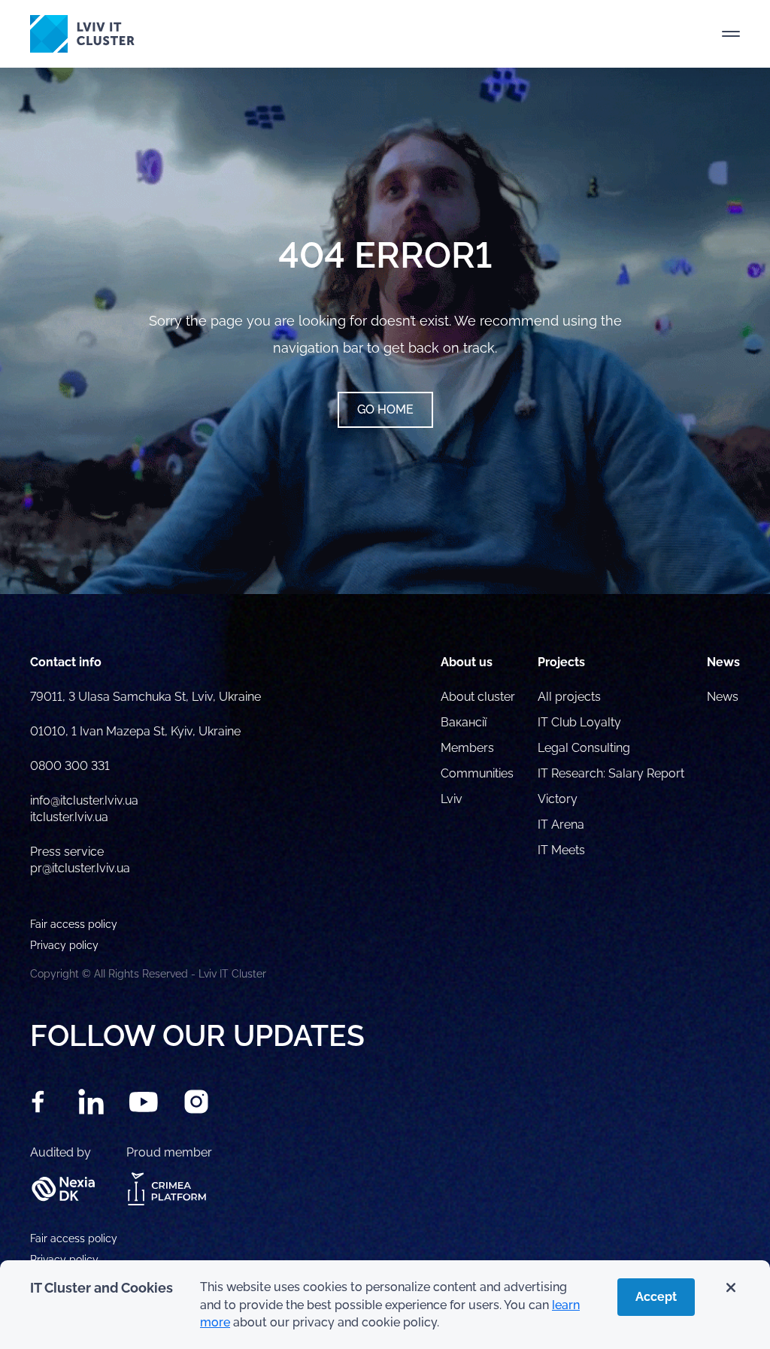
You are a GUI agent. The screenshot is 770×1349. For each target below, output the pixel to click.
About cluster (478, 697)
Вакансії (464, 722)
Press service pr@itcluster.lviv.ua (80, 859)
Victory (558, 799)
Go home (385, 409)
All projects (569, 697)
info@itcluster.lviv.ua (84, 800)
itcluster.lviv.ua (69, 817)
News (722, 697)
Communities (477, 773)
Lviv (451, 799)
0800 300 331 (70, 766)
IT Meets (563, 850)
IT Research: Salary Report (611, 773)
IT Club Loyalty (579, 722)
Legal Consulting (584, 748)
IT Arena (561, 824)
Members (467, 748)
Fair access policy (73, 1238)
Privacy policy (64, 1260)
